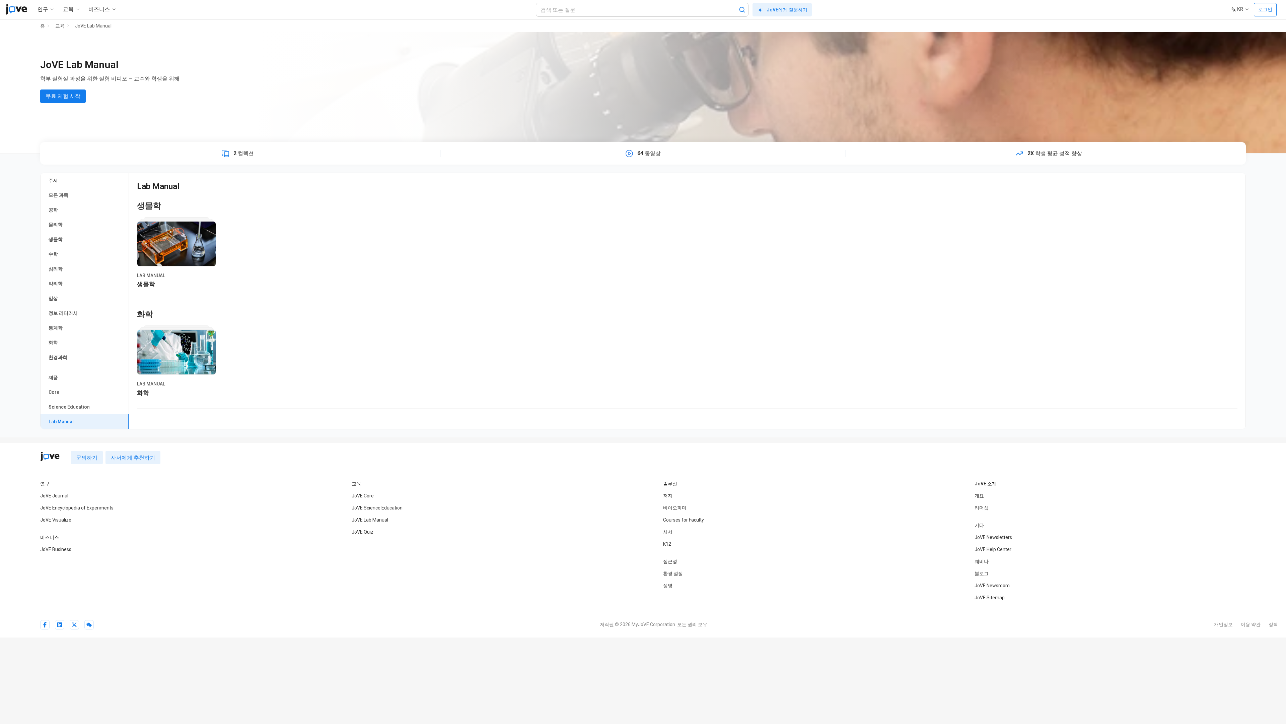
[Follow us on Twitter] (74, 624)
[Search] (742, 9)
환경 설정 (673, 573)
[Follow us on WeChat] (89, 624)
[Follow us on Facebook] (45, 624)
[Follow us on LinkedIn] (59, 624)
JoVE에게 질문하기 (787, 9)
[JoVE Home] (16, 9)
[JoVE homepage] (50, 456)
